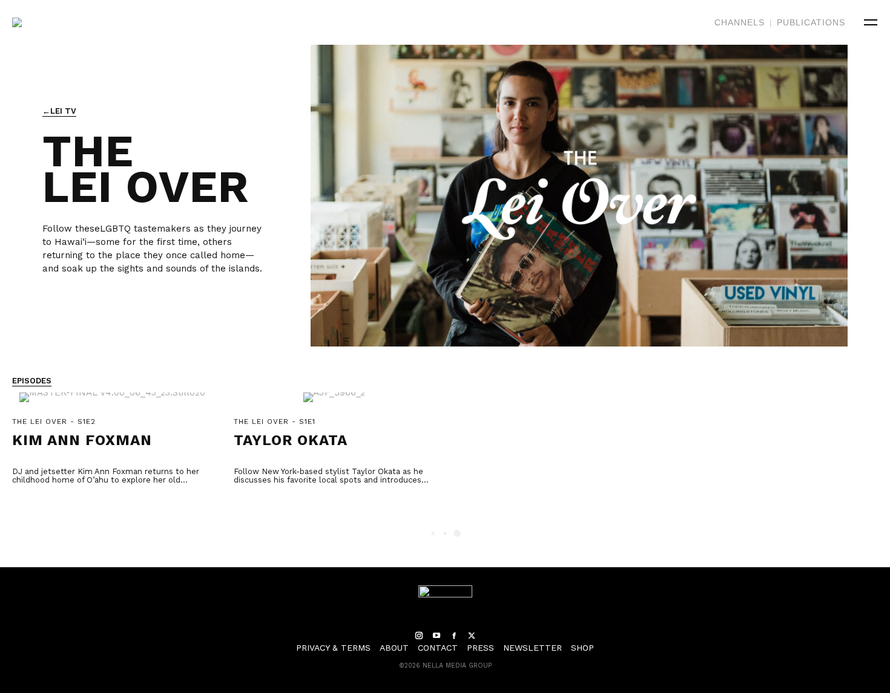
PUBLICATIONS (811, 22)
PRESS (480, 647)
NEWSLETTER (532, 647)
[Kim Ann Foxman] (112, 403)
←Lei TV (59, 111)
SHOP (582, 647)
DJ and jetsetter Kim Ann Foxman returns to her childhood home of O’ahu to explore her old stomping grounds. (105, 480)
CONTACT (438, 647)
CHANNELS (739, 22)
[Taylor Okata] (334, 403)
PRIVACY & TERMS (333, 647)
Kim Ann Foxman (82, 440)
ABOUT (394, 647)
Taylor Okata (291, 440)
